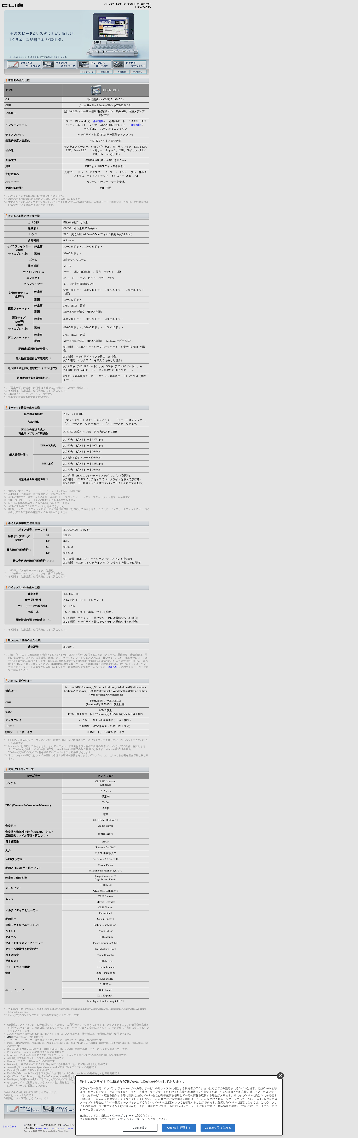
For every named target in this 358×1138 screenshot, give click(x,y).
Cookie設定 (140, 1127)
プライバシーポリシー (133, 1119)
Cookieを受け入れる (218, 1127)
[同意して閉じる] (280, 1075)
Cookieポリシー (121, 1115)
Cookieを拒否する (179, 1127)
